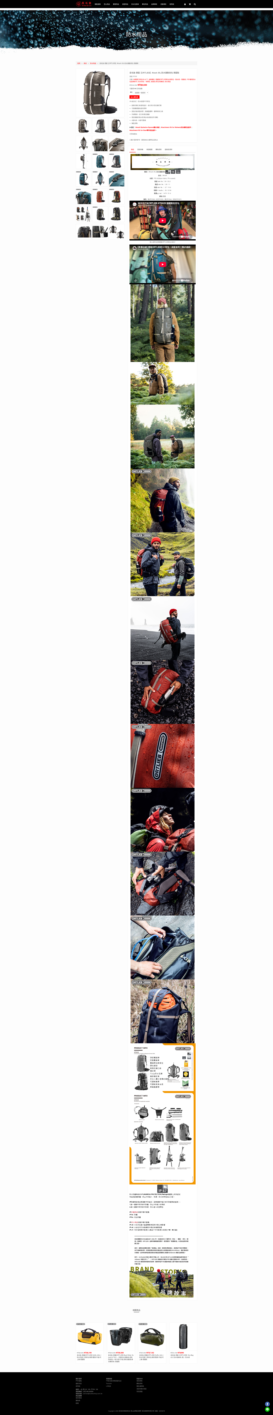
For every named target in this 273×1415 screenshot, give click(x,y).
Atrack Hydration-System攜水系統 (147, 127)
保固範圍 (149, 149)
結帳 (77, 1403)
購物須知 (159, 149)
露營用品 (116, 4)
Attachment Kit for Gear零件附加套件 (142, 130)
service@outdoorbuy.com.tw (92, 1393)
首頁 (78, 63)
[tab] (132, 149)
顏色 (131, 92)
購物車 (78, 1400)
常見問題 (139, 1391)
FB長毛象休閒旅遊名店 (113, 1381)
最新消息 (79, 1383)
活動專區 (163, 4)
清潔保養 (140, 149)
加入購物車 (134, 97)
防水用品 (93, 63)
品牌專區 (154, 4)
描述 (132, 149)
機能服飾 (98, 4)
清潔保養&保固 (141, 1389)
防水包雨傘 (135, 4)
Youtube (109, 1383)
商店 (85, 63)
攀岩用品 (145, 4)
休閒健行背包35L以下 (140, 79)
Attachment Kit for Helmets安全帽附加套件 (176, 127)
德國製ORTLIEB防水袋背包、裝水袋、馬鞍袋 (170, 79)
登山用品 (107, 4)
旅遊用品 (125, 4)
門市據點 (79, 1381)
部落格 (172, 4)
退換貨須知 (168, 149)
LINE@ (108, 1386)
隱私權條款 (140, 1386)
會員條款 (139, 1381)
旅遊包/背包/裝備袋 (157, 81)
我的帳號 (79, 1398)
